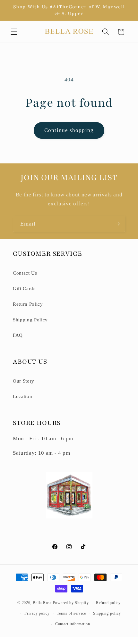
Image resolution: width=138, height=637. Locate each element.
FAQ (18, 335)
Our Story (23, 381)
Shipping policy (107, 613)
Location (22, 396)
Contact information (72, 624)
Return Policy (28, 304)
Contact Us (25, 273)
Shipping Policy (30, 319)
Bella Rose (42, 603)
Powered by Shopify (71, 603)
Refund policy (108, 602)
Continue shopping (69, 130)
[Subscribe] (117, 224)
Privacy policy (37, 613)
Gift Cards (24, 288)
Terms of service (71, 613)
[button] (14, 31)
